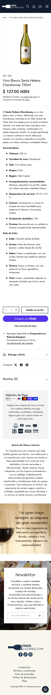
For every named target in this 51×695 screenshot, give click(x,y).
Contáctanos (24, 667)
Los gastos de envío (29, 96)
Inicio (5, 17)
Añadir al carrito (34, 310)
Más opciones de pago (26, 325)
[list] (25, 44)
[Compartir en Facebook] (21, 365)
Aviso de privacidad (24, 674)
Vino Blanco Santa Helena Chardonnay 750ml (26, 17)
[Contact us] (45, 689)
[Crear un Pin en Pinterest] (27, 365)
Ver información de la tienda (20, 343)
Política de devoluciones (24, 677)
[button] (40, 6)
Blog (24, 680)
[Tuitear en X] (15, 365)
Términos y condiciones (24, 670)
